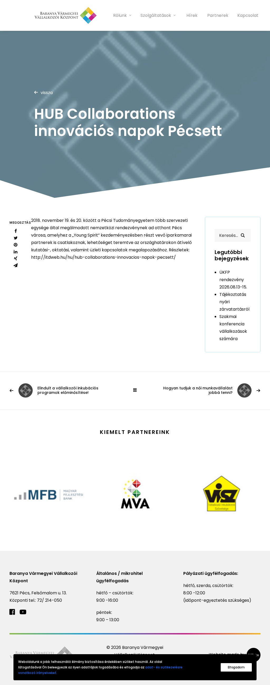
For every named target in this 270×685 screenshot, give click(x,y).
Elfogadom (236, 667)
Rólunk (120, 15)
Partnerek (217, 15)
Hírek (191, 15)
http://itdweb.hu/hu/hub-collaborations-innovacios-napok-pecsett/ (103, 257)
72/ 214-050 (49, 600)
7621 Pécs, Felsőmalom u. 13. (38, 593)
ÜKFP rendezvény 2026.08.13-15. (233, 279)
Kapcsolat (247, 15)
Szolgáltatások (156, 15)
